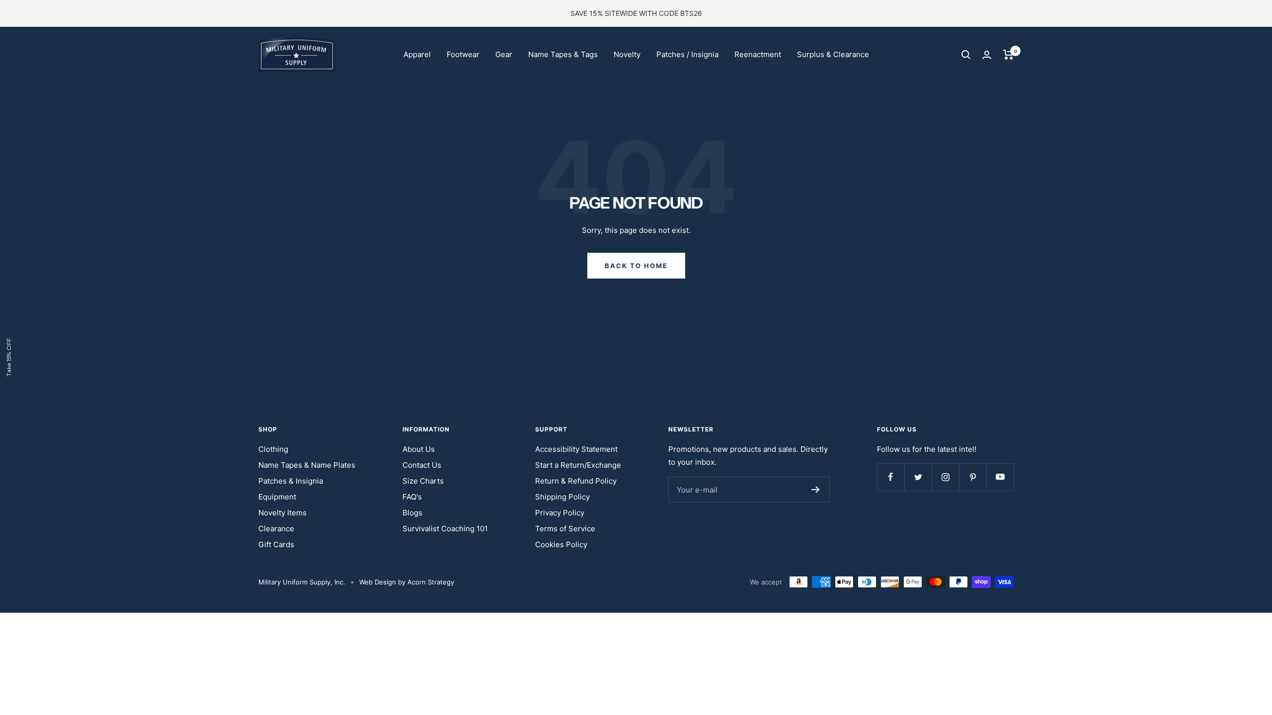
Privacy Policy (559, 512)
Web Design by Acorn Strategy (406, 582)
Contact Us (421, 465)
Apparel (417, 54)
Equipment (277, 496)
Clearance (276, 528)
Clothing (273, 449)
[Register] (815, 489)
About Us (418, 449)
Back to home (636, 266)
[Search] (965, 54)
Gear (503, 54)
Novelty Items (282, 512)
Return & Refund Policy (576, 481)
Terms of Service (565, 528)
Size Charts (423, 481)
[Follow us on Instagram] (945, 477)
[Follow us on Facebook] (890, 477)
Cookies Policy (561, 544)
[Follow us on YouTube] (1000, 477)
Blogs (412, 512)
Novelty (627, 54)
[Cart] (1008, 55)
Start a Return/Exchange (578, 465)
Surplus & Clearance (833, 54)
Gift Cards (276, 544)
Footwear (463, 54)
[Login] (986, 55)
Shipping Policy (562, 496)
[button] (9, 357)
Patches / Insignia (687, 54)
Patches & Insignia (290, 481)
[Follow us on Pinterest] (972, 477)
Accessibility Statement (576, 449)
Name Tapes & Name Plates (306, 465)
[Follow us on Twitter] (918, 477)
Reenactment (757, 54)
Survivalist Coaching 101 (445, 528)
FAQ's (412, 496)
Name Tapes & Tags (563, 54)
